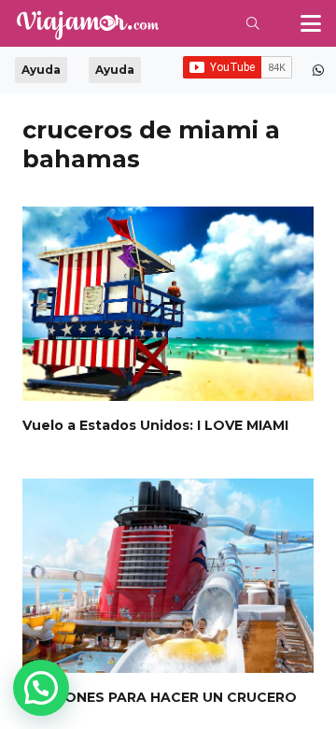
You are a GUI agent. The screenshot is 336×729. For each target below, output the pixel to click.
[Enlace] (318, 70)
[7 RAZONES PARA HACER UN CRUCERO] (168, 576)
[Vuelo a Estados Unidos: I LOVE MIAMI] (168, 304)
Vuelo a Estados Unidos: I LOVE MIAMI (155, 425)
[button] (253, 23)
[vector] (87, 24)
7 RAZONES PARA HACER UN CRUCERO (159, 697)
